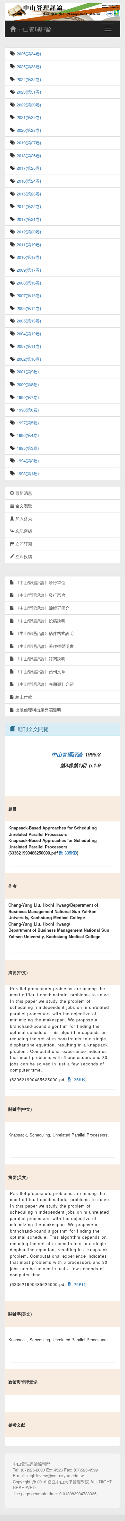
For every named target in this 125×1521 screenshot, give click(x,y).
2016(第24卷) (28, 181)
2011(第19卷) (28, 244)
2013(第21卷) (28, 219)
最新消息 (23, 493)
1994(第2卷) (27, 460)
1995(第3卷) (27, 448)
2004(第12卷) (28, 333)
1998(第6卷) (27, 410)
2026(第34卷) (28, 53)
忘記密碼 (23, 531)
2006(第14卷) (28, 308)
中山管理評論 (34, 29)
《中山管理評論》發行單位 (39, 582)
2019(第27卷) (28, 143)
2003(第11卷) (28, 346)
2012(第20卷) (28, 232)
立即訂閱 (23, 544)
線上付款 (23, 697)
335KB (70, 853)
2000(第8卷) (27, 384)
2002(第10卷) (28, 359)
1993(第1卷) (27, 473)
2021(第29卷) (28, 117)
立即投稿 (23, 556)
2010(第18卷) (28, 257)
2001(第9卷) (27, 371)
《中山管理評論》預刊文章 (39, 671)
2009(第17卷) (28, 270)
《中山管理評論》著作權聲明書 (44, 646)
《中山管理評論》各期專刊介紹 (44, 684)
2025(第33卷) (28, 66)
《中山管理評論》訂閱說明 (39, 659)
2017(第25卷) (28, 168)
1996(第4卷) (27, 435)
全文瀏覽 (23, 505)
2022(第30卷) (28, 105)
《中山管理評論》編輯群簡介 (42, 608)
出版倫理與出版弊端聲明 (37, 710)
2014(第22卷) (28, 206)
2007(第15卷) (28, 295)
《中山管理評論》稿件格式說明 (44, 633)
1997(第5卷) (27, 423)
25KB (78, 1079)
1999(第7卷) (27, 397)
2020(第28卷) (28, 130)
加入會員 (23, 518)
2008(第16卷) (28, 283)
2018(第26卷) (28, 155)
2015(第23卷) (28, 194)
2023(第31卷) (28, 92)
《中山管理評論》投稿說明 (39, 621)
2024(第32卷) (28, 79)
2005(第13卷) (28, 321)
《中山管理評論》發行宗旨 (39, 595)
